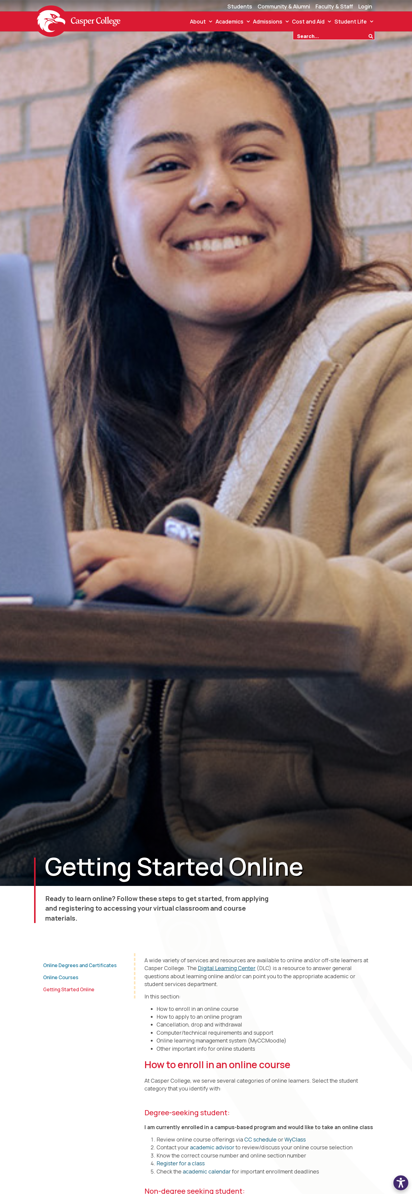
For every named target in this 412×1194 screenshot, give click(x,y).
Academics (229, 21)
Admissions (267, 21)
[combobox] (330, 35)
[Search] (371, 35)
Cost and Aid (308, 21)
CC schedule (260, 1139)
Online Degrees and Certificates (80, 965)
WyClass (295, 1139)
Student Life (350, 21)
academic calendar (207, 1171)
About (198, 21)
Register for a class (181, 1163)
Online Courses (60, 977)
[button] (400, 1182)
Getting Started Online (68, 989)
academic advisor (212, 1147)
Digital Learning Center (226, 968)
